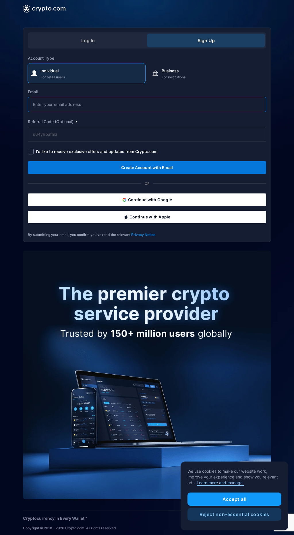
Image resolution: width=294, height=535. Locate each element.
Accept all (235, 499)
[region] (234, 496)
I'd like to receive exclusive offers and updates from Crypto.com (96, 151)
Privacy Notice (143, 234)
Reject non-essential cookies (234, 514)
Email (33, 91)
